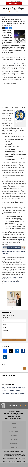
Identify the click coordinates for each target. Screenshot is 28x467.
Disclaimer (14, 435)
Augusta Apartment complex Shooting (11, 281)
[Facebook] (5, 351)
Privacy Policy (14, 431)
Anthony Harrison (21, 280)
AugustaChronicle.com (16, 63)
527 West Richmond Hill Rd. (11, 280)
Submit (14, 340)
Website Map (14, 443)
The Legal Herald (6, 378)
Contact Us (14, 15)
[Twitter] (11, 351)
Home (4, 15)
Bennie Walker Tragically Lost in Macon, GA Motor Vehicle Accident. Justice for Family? (13, 394)
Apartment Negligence (18, 277)
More (23, 15)
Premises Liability (5, 278)
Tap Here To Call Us (14, 3)
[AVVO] (5, 357)
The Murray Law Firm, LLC (19, 461)
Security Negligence (15, 278)
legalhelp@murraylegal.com (16, 418)
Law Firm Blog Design (13, 465)
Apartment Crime (10, 277)
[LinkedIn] (17, 351)
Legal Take (14, 447)
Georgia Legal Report (14, 9)
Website (14, 427)
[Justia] (23, 351)
